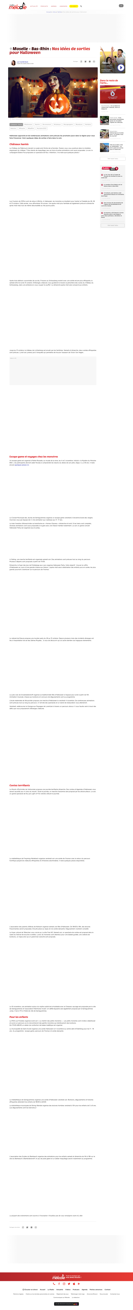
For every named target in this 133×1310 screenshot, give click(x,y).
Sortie (59, 12)
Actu (54, 12)
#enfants (88, 124)
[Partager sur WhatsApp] (90, 62)
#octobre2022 (41, 128)
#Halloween (28, 124)
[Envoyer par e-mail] (94, 62)
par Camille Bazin (22, 62)
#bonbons (79, 124)
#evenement (47, 124)
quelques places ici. (22, 465)
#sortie (37, 124)
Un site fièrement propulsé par (65, 1303)
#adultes (13, 128)
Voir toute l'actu (113, 158)
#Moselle (22, 128)
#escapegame (68, 124)
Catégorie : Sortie (16, 124)
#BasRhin (31, 128)
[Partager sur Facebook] (82, 62)
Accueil (48, 12)
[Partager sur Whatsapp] (32, 1228)
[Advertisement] (66, 28)
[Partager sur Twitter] (86, 62)
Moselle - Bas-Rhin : (32, 48)
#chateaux (57, 124)
